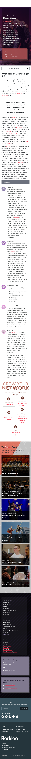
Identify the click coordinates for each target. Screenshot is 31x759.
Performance (7, 612)
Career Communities (9, 16)
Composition (7, 604)
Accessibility (5, 750)
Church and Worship (9, 626)
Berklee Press (20, 726)
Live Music (6, 632)
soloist (14, 117)
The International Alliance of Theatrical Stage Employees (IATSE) (22, 418)
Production (6, 614)
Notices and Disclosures (8, 747)
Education (6, 608)
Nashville (6, 648)
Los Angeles (7, 646)
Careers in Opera (9, 54)
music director (13, 133)
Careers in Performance (11, 56)
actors (8, 146)
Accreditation (5, 745)
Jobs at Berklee (20, 729)
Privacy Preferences (7, 752)
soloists (16, 217)
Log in (7, 668)
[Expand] (27, 68)
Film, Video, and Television (11, 630)
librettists (19, 94)
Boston (5, 644)
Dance (5, 628)
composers (5, 96)
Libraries (4, 726)
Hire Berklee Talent (7, 729)
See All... (6, 634)
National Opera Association (23, 403)
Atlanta (5, 642)
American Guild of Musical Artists (16, 433)
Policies (4, 743)
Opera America (10, 403)
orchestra (19, 127)
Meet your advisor (10, 685)
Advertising (6, 622)
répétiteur (9, 143)
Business (6, 602)
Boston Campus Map (22, 732)
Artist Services (7, 624)
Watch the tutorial (10, 671)
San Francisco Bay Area (10, 652)
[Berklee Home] (15, 738)
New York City (7, 650)
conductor (8, 131)
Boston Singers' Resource (9, 418)
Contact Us (5, 732)
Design (5, 606)
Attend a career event (11, 688)
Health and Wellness (9, 610)
